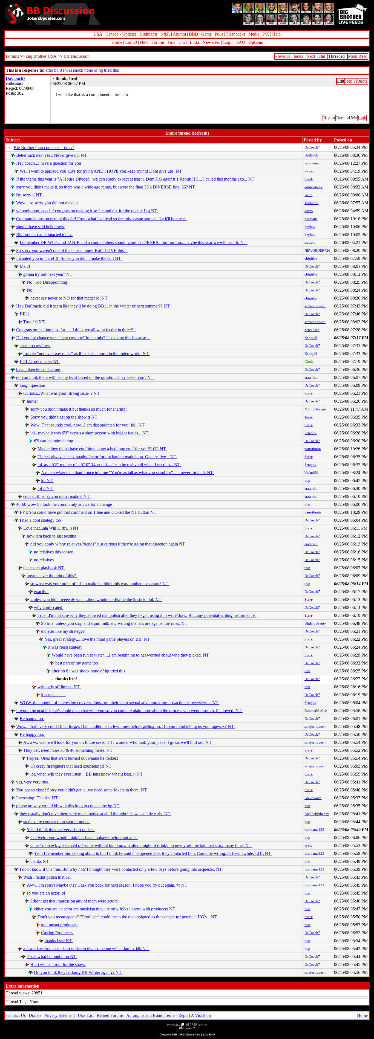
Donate (35, 1015)
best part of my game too (77, 663)
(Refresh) (200, 133)
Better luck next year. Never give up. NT (52, 155)
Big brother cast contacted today (44, 234)
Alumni (179, 34)
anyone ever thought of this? (52, 575)
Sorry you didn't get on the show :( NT (64, 417)
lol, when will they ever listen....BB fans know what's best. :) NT (87, 774)
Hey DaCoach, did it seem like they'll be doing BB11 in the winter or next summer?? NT (93, 306)
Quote (362, 81)
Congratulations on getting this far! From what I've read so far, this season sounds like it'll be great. (101, 218)
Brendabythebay (316, 814)
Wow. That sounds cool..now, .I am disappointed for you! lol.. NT (88, 425)
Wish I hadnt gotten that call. (48, 877)
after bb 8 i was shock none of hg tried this (82, 70)
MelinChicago (315, 409)
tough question (33, 385)
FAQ (241, 42)
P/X (265, 34)
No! (31, 290)
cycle (308, 845)
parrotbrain (312, 449)
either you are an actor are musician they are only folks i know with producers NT (105, 909)
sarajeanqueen (315, 306)
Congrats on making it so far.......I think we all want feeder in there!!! (76, 329)
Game (206, 34)
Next (311, 56)
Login (228, 42)
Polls (219, 34)
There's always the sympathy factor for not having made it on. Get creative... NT (107, 456)
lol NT (47, 480)
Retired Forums (110, 1015)
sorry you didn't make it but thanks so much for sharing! (79, 409)
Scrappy (310, 433)
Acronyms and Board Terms (150, 1015)
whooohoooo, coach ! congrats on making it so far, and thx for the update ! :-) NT (87, 210)
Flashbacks (235, 34)
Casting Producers (57, 932)
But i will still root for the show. (58, 964)
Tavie (308, 417)
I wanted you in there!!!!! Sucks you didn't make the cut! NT (69, 258)
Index (299, 56)
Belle (308, 195)
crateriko (311, 377)
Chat (183, 42)
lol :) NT (46, 488)
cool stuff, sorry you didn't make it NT (57, 496)
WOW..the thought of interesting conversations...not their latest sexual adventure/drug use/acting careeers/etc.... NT (119, 702)
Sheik (308, 179)
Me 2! (25, 266)
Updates (129, 34)
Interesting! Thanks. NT (37, 798)
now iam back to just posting (52, 536)
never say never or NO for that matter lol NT (69, 298)
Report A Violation (194, 1015)
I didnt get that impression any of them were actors (74, 901)
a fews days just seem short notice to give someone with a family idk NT (86, 948)
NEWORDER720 (317, 250)
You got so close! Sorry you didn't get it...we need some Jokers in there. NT (82, 790)
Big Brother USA (41, 56)
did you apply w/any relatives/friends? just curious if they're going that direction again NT (108, 544)
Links (195, 42)
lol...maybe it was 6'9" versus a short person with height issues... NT (89, 433)
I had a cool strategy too (41, 520)
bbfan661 (311, 473)
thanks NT (40, 861)
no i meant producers (59, 924)
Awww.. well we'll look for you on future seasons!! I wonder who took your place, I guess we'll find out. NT (118, 742)
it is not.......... (53, 694)
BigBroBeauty (315, 623)
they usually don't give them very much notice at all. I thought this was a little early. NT (95, 813)
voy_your (311, 163)
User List (86, 1015)
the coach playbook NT (44, 567)
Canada (112, 34)
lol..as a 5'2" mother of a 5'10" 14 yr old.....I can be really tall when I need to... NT (109, 464)
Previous (283, 56)
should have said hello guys (40, 226)
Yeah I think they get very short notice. (61, 829)
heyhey (309, 227)
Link (362, 117)
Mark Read (357, 56)
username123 (314, 830)
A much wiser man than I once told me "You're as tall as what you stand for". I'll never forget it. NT (127, 472)
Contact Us (16, 1015)
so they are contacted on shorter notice (56, 821)
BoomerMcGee (315, 711)
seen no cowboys (35, 345)
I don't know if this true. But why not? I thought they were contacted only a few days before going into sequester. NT (121, 869)
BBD (193, 34)
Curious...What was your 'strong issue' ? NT (62, 393)
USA (97, 34)
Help (276, 34)
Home (116, 42)
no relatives (44, 560)
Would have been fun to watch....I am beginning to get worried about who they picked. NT (131, 655)
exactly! (41, 591)
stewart (309, 171)
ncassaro (310, 219)
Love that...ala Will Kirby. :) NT (51, 528)
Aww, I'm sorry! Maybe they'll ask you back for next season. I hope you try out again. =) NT (107, 885)
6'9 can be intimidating (54, 441)
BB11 (25, 314)
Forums (158, 42)
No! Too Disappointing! (48, 282)
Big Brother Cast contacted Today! (44, 147)
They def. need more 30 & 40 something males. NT (68, 750)
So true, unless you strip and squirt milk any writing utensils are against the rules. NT (114, 623)
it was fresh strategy (66, 647)
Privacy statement (59, 1015)
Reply (350, 81)
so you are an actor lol (46, 893)
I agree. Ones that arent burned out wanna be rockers (73, 758)
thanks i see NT (59, 940)
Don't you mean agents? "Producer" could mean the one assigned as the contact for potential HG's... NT (128, 917)
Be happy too (32, 718)
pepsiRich (312, 330)
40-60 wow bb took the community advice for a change (64, 504)
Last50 (131, 42)
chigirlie (310, 258)
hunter (33, 401)
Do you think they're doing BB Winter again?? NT (78, 972)
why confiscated (48, 607)
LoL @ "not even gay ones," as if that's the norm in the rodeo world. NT (86, 353)
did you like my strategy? (63, 631)
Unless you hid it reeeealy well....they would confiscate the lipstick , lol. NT (96, 599)
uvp (307, 480)
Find (172, 42)
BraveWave (312, 798)
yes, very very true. (33, 782)
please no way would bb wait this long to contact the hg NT (68, 805)
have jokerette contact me (38, 369)
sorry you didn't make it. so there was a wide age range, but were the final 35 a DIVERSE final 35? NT (106, 187)
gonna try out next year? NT (48, 274)
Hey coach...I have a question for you (49, 163)
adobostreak (313, 187)
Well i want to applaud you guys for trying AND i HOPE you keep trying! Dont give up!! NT (101, 171)
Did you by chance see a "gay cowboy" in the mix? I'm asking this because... (83, 337)
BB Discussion (77, 56)
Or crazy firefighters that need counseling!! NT (71, 766)
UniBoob (311, 155)
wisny (308, 211)
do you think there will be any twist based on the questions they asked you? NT (85, 377)
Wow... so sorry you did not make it (47, 203)
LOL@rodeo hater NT (40, 361)
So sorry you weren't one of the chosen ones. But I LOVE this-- (72, 250)
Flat (322, 56)
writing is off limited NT (59, 686)
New (144, 42)
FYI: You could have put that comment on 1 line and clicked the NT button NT (88, 512)
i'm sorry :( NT (29, 195)
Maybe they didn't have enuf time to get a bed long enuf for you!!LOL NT (102, 448)
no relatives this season (54, 552)
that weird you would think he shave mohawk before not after (84, 837)
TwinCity (311, 203)
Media (253, 34)
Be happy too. (32, 734)
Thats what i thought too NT (52, 956)
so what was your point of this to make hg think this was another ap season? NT (99, 583)
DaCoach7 (15, 78)
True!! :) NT (34, 322)
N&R (165, 34)
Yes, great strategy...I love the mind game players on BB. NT (98, 639)
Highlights (148, 34)
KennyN (310, 338)
